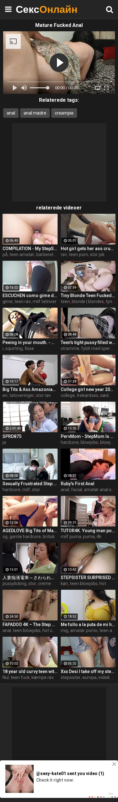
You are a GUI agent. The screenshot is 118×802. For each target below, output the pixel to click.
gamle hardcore (25, 536)
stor (36, 489)
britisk (49, 536)
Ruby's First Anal (77, 483)
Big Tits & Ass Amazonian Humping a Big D (30, 389)
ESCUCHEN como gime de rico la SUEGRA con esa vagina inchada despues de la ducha (30, 295)
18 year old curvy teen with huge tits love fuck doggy (30, 671)
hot (102, 583)
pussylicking (14, 583)
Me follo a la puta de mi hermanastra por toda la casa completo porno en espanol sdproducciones (88, 624)
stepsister (71, 677)
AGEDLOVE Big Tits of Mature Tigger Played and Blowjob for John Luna (30, 530)
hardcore (70, 442)
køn (64, 583)
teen (65, 301)
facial (76, 489)
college (68, 395)
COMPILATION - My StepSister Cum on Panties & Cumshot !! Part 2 (30, 248)
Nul (6, 677)
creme (44, 583)
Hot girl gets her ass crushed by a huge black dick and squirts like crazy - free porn (88, 248)
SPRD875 (12, 436)
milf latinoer (45, 301)
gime (8, 301)
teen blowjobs (84, 583)
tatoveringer (21, 395)
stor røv (43, 395)
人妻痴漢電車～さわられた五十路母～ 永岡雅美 (30, 577)
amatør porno (84, 630)
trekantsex (87, 395)
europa (89, 677)
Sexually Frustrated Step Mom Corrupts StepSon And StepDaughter (30, 483)
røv (64, 254)
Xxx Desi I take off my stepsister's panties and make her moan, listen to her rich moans (88, 671)
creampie (64, 113)
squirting (14, 348)
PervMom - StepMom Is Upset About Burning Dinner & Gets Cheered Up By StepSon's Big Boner (88, 436)
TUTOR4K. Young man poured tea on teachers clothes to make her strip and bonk (88, 530)
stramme (70, 348)
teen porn (78, 254)
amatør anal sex (100, 489)
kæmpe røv (42, 677)
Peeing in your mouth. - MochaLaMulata (30, 342)
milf (26, 489)
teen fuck (20, 677)
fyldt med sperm (97, 348)
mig (64, 630)
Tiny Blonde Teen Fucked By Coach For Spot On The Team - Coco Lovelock (88, 295)
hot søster (52, 630)
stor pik (97, 254)
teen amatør (21, 254)
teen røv (22, 301)
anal (11, 113)
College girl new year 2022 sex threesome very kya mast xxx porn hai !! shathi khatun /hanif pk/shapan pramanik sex (88, 389)
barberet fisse (50, 254)
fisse (29, 348)
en (5, 395)
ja (4, 442)
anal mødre (35, 113)
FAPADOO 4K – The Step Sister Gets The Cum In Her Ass (30, 624)
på (5, 254)
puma (89, 536)
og (5, 536)
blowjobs (89, 442)
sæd (104, 395)
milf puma (71, 536)
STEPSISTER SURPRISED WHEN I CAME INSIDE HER (88, 577)
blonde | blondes (88, 301)
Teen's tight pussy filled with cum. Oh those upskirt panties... (88, 342)
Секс (31, 9)
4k (99, 536)
